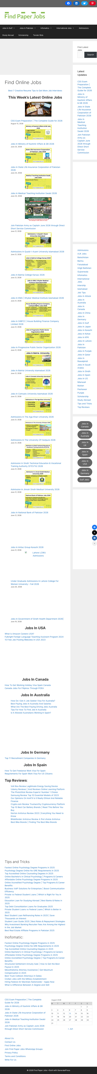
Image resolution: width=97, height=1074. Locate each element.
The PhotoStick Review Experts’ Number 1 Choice (34, 792)
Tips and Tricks (84, 403)
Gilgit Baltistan (84, 268)
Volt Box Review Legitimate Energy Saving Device (34, 786)
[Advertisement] (35, 57)
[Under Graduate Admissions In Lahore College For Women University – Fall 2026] (38, 564)
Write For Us (10, 1060)
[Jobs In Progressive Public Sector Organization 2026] (38, 336)
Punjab (80, 393)
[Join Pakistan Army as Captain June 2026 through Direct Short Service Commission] (38, 209)
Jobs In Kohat (83, 334)
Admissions (84, 28)
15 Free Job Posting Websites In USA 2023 (25, 640)
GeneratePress (63, 1070)
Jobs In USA (85, 462)
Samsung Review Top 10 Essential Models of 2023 (35, 795)
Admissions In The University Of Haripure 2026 (33, 440)
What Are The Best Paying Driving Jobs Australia (34, 707)
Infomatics (45, 28)
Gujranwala (82, 272)
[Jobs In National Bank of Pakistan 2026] (38, 501)
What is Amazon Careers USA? (19, 634)
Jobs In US (82, 378)
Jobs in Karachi (84, 330)
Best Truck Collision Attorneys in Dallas (23, 976)
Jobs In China (83, 313)
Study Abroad (8, 35)
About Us (9, 1038)
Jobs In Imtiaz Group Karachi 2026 (27, 547)
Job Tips (81, 292)
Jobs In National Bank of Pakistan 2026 (29, 512)
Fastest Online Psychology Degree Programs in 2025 (30, 867)
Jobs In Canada (85, 425)
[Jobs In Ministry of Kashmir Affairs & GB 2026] (38, 132)
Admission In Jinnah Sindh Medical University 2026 (35, 489)
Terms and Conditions (15, 1056)
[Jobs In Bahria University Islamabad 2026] (38, 359)
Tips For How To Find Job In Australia (28, 710)
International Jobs (64, 28)
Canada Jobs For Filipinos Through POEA (24, 688)
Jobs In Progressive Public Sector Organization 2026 (36, 347)
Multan (80, 385)
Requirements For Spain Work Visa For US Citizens (29, 773)
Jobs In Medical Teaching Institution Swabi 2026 (34, 193)
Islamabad (82, 289)
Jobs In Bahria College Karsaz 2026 (28, 275)
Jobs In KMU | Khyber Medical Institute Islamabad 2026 (37, 298)
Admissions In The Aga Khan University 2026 (32, 417)
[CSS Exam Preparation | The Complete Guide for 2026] (38, 109)
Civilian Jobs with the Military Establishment (25, 979)
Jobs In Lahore (84, 341)
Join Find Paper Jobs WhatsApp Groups (24, 1049)
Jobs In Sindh (83, 371)
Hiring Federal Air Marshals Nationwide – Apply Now (29, 982)
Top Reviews (83, 407)
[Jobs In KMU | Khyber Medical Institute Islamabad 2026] (38, 287)
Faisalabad (82, 264)
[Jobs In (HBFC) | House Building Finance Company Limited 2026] (38, 310)
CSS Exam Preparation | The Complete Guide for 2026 (36, 121)
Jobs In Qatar (83, 355)
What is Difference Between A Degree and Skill (27, 985)
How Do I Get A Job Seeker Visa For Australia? (33, 701)
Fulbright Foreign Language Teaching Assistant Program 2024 (34, 637)
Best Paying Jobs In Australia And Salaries (31, 704)
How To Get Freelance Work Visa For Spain (25, 771)
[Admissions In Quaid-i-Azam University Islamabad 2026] (38, 240)
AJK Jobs (81, 254)
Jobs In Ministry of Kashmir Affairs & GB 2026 (32, 144)
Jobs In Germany (85, 472)
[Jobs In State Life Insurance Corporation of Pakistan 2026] (38, 156)
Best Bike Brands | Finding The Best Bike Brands (34, 822)
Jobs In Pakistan (26, 28)
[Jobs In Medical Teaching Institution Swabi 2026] (38, 182)
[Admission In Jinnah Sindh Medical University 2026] (38, 478)
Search (90, 55)
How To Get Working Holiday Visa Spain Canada (28, 685)
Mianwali (81, 382)
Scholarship (23, 35)
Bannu (80, 261)
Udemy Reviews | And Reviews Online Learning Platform (38, 789)
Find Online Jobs (13, 1045)
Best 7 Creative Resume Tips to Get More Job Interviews (35, 90)
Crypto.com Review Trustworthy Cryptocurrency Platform (38, 804)
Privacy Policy (11, 1052)
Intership (81, 285)
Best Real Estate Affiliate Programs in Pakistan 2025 (29, 930)
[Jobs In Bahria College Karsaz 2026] (38, 263)
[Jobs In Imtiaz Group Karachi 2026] (38, 530)
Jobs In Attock (84, 296)
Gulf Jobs (84, 479)
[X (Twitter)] (94, 532)
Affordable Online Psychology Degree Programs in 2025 (31, 879)
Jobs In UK (85, 444)
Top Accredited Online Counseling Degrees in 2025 (29, 873)
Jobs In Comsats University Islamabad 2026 (32, 394)
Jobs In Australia (85, 434)
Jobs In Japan (84, 326)
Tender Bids (38, 35)
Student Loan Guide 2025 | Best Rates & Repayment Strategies (35, 921)
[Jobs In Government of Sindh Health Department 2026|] (38, 601)
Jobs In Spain (83, 375)
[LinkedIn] (94, 538)
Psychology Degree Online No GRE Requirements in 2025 (32, 870)
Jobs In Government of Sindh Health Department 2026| (37, 619)
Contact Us (10, 1042)
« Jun (70, 1029)
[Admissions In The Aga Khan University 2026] (38, 405)
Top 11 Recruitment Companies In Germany (25, 758)
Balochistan (82, 257)
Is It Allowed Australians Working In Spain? (31, 713)
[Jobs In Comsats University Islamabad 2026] (38, 382)
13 (70, 1013)
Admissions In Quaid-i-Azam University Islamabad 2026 (37, 251)
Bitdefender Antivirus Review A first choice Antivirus (35, 819)
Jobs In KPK (83, 337)
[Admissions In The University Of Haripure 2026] (38, 429)
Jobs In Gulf (7, 28)
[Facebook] (94, 527)
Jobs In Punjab (84, 351)
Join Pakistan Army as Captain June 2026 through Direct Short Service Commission (83, 144)
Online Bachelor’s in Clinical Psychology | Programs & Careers (34, 876)
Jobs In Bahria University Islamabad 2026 (30, 370)
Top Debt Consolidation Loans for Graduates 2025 (29, 906)
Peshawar (82, 389)
